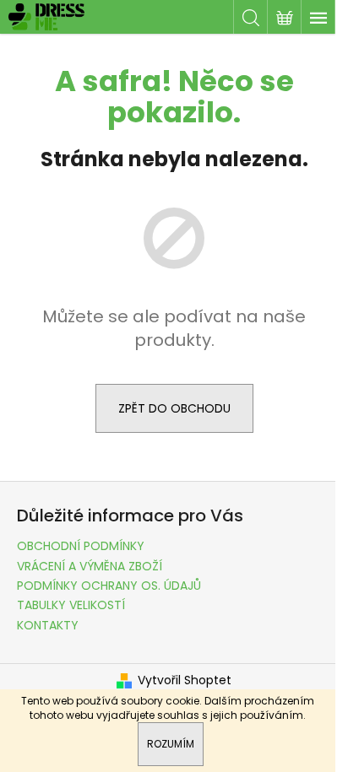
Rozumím (170, 744)
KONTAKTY (48, 625)
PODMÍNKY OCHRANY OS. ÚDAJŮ (109, 585)
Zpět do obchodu (174, 408)
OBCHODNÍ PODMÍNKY (80, 545)
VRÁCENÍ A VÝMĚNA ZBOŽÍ (89, 566)
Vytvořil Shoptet (184, 680)
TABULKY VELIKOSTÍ (71, 605)
